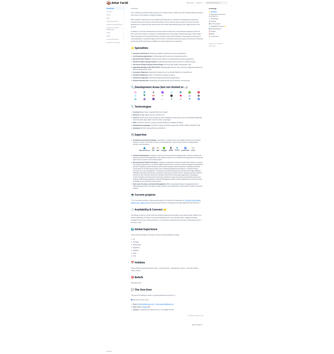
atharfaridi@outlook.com (146, 304)
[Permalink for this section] (149, 48)
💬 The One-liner (214, 36)
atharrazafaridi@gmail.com (165, 304)
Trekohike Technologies (193, 200)
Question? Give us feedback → (216, 43)
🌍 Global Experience (215, 29)
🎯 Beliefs (211, 34)
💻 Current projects (214, 24)
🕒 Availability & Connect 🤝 (217, 26)
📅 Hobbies (212, 31)
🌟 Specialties (213, 12)
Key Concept (196, 325)
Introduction (110, 8)
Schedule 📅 (146, 307)
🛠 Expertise (212, 21)
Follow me (199, 3)
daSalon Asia (144, 203)
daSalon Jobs (135, 203)
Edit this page (212, 46)
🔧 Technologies (213, 19)
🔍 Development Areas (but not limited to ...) (217, 15)
